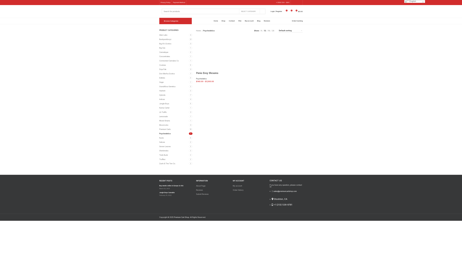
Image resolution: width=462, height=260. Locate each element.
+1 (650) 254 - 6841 (282, 2)
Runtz (161, 138)
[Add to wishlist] (199, 68)
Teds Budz (163, 155)
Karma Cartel (164, 108)
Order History (238, 190)
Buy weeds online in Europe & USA (171, 186)
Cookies (162, 65)
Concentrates (164, 56)
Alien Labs (163, 35)
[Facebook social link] (293, 2)
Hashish (162, 91)
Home (198, 31)
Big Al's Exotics (165, 44)
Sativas (162, 142)
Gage (161, 82)
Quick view (228, 85)
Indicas (162, 99)
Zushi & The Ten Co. (167, 163)
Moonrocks (163, 125)
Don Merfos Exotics (167, 74)
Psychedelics (165, 134)
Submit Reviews (202, 194)
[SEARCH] (262, 11)
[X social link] (296, 2)
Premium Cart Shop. (181, 217)
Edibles (162, 78)
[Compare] (225, 85)
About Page (200, 186)
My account (237, 186)
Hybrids (162, 95)
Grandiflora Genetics (167, 86)
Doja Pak (162, 69)
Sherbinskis (163, 151)
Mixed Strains (164, 121)
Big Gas (162, 48)
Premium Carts (165, 129)
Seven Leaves (165, 146)
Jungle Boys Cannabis (167, 193)
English (412, 1)
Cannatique (163, 52)
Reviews (199, 190)
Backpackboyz (165, 39)
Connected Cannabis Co (169, 61)
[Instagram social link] (299, 2)
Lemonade (163, 116)
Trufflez (162, 159)
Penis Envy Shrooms (207, 73)
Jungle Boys (164, 104)
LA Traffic (163, 112)
